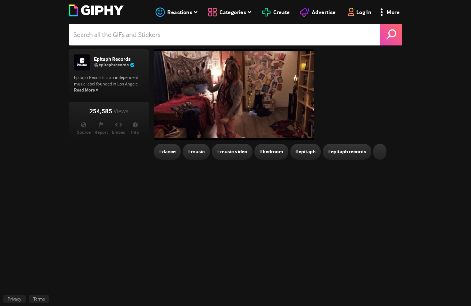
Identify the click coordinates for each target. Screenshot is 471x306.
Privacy (14, 299)
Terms (39, 299)
